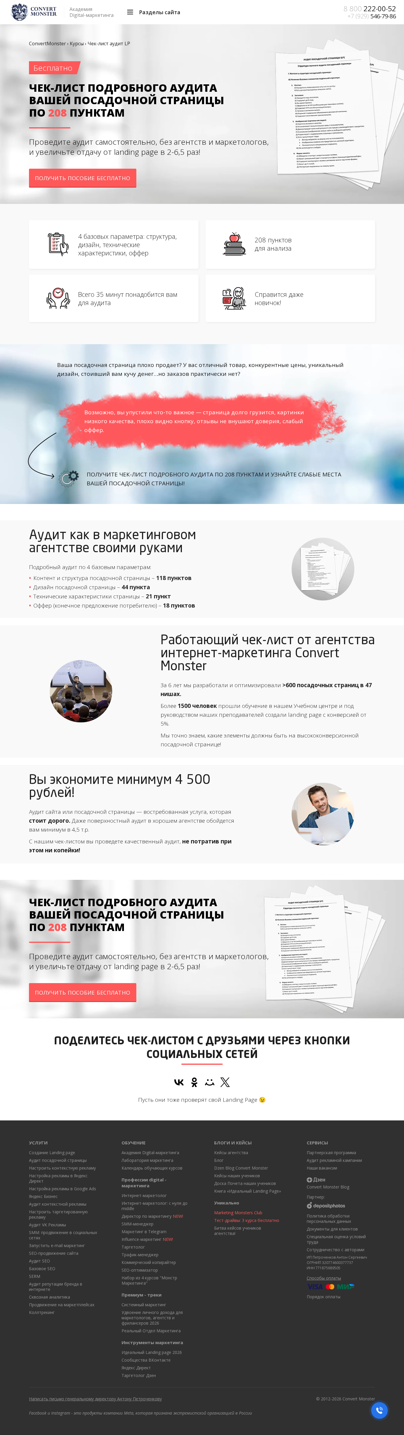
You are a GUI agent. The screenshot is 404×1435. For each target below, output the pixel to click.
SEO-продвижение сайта (53, 1253)
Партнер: (316, 1197)
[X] (225, 1082)
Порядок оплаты (323, 1296)
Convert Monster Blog (328, 1187)
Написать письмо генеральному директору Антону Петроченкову (95, 1399)
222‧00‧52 (369, 8)
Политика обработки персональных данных (329, 1218)
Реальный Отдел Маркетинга (151, 1330)
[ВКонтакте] (179, 1082)
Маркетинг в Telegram (144, 1231)
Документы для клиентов (332, 1229)
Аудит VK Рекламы (47, 1225)
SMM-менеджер (137, 1224)
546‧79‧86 (372, 16)
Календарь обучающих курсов (152, 1168)
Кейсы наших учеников (237, 1175)
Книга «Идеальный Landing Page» (247, 1191)
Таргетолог (133, 1247)
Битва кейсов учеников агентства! (237, 1230)
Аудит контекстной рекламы (57, 1204)
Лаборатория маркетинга (147, 1160)
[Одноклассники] (194, 1082)
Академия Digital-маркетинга (150, 1152)
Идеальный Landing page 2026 (152, 1352)
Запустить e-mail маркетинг (57, 1245)
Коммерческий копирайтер (149, 1262)
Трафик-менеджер (140, 1254)
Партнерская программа (331, 1152)
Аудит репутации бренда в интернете (55, 1286)
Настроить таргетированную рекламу (58, 1214)
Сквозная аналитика (49, 1297)
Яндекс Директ (136, 1367)
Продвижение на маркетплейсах (61, 1304)
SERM (34, 1276)
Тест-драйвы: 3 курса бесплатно (246, 1220)
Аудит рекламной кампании (334, 1160)
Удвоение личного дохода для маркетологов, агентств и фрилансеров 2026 (152, 1318)
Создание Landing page (52, 1152)
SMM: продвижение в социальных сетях (63, 1235)
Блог (219, 1160)
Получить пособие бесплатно (82, 178)
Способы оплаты (324, 1278)
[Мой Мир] (210, 1082)
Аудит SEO (39, 1261)
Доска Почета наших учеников (245, 1183)
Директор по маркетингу (152, 1216)
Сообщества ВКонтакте (146, 1360)
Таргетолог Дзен (139, 1375)
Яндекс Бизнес (43, 1196)
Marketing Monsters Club (238, 1212)
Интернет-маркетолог (144, 1195)
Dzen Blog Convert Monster (241, 1168)
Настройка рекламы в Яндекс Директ (58, 1178)
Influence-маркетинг (147, 1239)
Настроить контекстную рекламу (62, 1168)
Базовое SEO (42, 1268)
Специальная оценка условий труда (336, 1239)
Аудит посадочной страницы (58, 1160)
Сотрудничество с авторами (335, 1249)
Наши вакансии (322, 1168)
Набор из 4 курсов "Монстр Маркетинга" (149, 1280)
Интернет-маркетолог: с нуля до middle (155, 1205)
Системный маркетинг (144, 1304)
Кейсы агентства (231, 1152)
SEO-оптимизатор (140, 1270)
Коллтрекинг (42, 1312)
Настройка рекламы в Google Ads (62, 1188)
